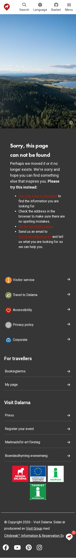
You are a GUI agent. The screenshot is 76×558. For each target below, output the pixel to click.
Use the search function (38, 196)
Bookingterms (15, 371)
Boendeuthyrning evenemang (26, 456)
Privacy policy (23, 325)
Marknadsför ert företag (22, 442)
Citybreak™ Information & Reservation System (38, 536)
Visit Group (34, 528)
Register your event (19, 429)
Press (9, 415)
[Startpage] (7, 7)
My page (11, 385)
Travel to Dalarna (24, 295)
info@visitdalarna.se (35, 237)
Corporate (19, 340)
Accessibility (22, 310)
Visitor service (23, 280)
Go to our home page (35, 227)
